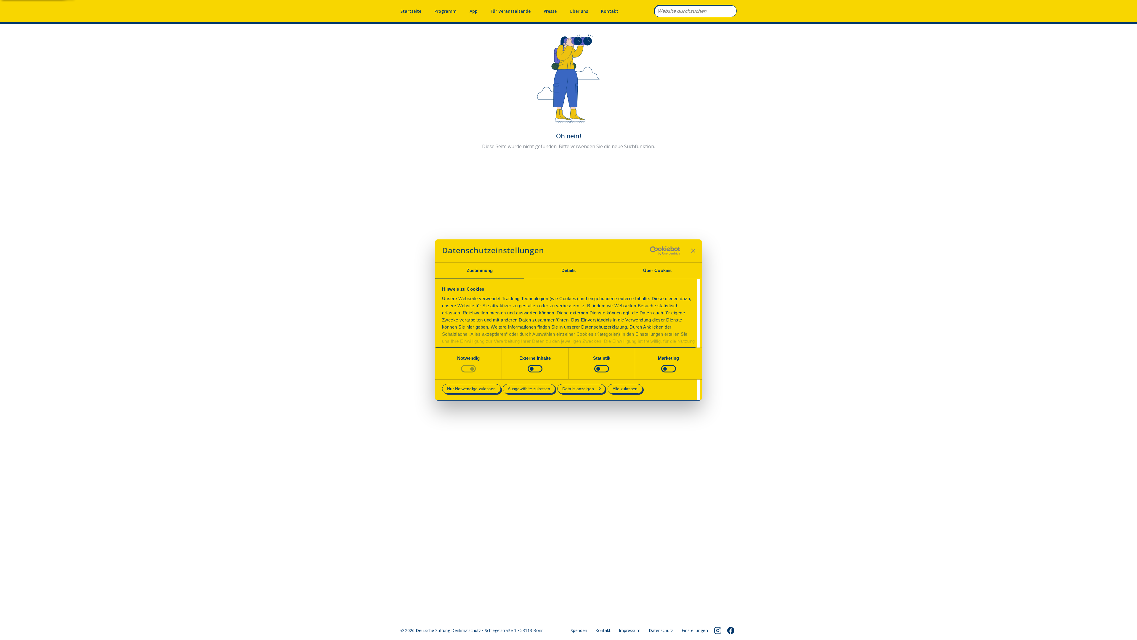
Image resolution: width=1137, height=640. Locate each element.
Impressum (629, 630)
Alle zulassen (625, 388)
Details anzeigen (578, 388)
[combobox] (695, 11)
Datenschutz (661, 630)
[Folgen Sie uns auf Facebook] (730, 630)
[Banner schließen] (693, 251)
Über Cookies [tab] (657, 270)
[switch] (535, 368)
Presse (550, 11)
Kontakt (609, 11)
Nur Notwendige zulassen (471, 388)
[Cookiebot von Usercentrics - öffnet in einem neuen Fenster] (654, 250)
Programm (445, 11)
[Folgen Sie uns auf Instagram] (717, 630)
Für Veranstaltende (511, 11)
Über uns (579, 11)
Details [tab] (568, 270)
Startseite (410, 11)
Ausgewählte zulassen (529, 388)
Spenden (579, 630)
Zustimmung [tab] (480, 270)
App (474, 11)
